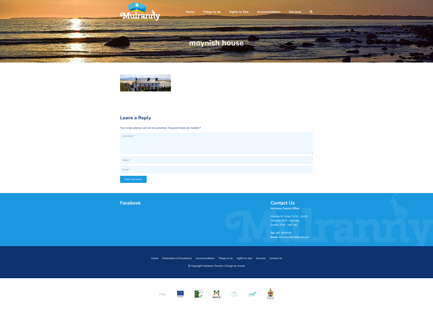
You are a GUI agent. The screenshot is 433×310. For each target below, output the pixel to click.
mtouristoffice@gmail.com (294, 237)
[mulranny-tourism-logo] (140, 12)
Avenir (241, 266)
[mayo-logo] (216, 294)
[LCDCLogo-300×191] (252, 294)
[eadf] (180, 294)
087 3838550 (284, 233)
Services (261, 258)
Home (154, 258)
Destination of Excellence (177, 258)
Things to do (225, 258)
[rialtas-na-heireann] (162, 294)
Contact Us (275, 258)
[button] (197, 12)
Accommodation (205, 258)
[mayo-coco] (270, 294)
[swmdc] (234, 294)
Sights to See (244, 258)
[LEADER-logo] (198, 294)
